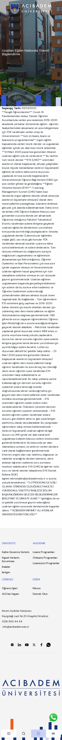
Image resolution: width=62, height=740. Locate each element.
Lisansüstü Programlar (46, 563)
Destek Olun (40, 594)
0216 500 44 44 (12, 621)
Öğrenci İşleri (10, 588)
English (53, 733)
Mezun (37, 588)
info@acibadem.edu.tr (16, 626)
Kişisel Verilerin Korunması (10, 559)
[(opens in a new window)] (12, 644)
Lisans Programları (44, 552)
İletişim (6, 572)
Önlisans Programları (45, 557)
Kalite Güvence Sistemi (15, 552)
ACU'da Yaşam (10, 594)
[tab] (8, 734)
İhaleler (6, 567)
